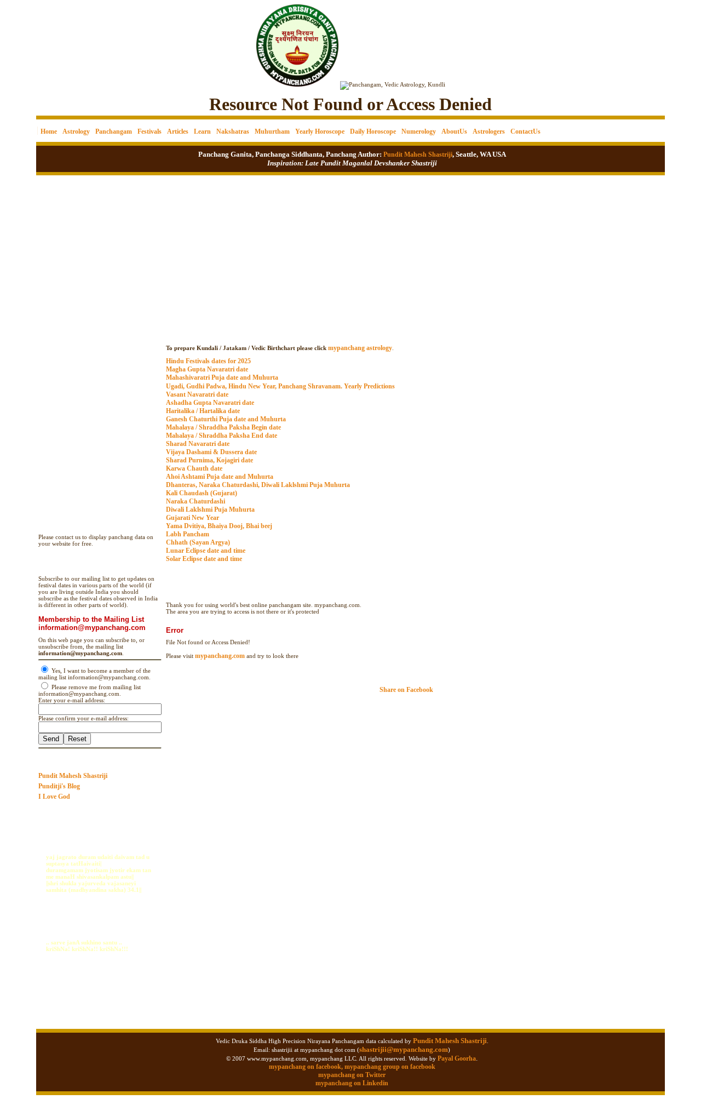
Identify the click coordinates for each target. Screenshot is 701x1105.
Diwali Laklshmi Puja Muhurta (210, 509)
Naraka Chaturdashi (195, 501)
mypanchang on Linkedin (351, 1083)
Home (49, 131)
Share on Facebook (406, 690)
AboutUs (454, 131)
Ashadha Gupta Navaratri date (210, 402)
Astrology (76, 131)
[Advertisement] (73, 38)
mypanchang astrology (360, 348)
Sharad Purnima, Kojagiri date (209, 460)
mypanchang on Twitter (352, 1075)
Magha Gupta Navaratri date (207, 369)
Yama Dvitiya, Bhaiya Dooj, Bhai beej (219, 526)
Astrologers (489, 131)
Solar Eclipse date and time (204, 559)
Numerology (418, 131)
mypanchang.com (412, 337)
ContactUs (525, 131)
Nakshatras (232, 131)
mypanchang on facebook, (306, 1066)
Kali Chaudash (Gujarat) (201, 493)
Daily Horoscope (373, 131)
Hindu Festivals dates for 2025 (208, 361)
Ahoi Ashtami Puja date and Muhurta (219, 476)
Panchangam (113, 131)
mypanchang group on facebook (389, 1066)
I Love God (54, 796)
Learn (202, 131)
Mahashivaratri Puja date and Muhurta (222, 377)
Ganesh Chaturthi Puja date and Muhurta (226, 419)
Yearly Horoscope (319, 131)
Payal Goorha (457, 1058)
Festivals (149, 131)
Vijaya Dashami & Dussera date (211, 452)
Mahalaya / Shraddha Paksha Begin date (223, 427)
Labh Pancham (187, 534)
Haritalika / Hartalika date (203, 411)
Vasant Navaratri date (197, 394)
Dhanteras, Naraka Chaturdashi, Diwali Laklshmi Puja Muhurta (258, 485)
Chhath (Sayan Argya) (198, 542)
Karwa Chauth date (194, 468)
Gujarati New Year (192, 518)
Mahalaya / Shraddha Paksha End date (221, 435)
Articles (177, 131)
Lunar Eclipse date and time (205, 550)
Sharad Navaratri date (197, 444)
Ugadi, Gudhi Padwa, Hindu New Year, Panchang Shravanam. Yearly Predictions (280, 386)
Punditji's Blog (59, 786)
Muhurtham (272, 131)
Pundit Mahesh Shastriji (417, 154)
